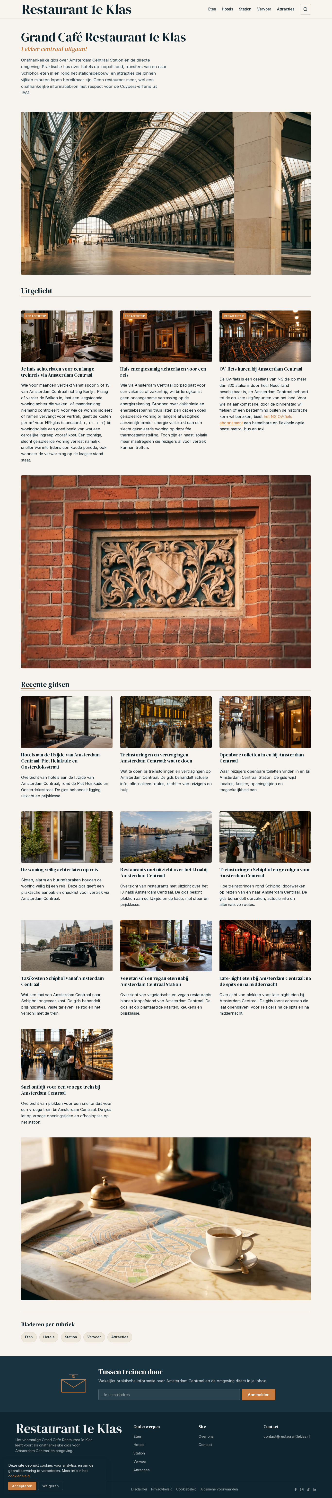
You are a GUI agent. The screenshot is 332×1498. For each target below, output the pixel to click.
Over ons (206, 1436)
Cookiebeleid (186, 1489)
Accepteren (22, 1486)
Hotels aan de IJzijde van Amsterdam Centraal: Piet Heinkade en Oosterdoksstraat (60, 760)
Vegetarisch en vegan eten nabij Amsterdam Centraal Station (154, 981)
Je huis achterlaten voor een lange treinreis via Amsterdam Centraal (57, 371)
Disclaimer (139, 1489)
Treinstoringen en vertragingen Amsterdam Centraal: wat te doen (156, 757)
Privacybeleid (161, 1489)
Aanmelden (259, 1394)
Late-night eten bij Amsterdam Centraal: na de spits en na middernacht (265, 981)
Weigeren (50, 1486)
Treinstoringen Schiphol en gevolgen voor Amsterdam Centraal (264, 872)
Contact (205, 1444)
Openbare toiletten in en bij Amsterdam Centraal (261, 757)
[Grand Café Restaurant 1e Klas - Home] (76, 9)
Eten (212, 9)
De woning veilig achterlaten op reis (59, 869)
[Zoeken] (305, 9)
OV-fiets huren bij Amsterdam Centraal (260, 368)
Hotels (227, 9)
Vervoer (264, 9)
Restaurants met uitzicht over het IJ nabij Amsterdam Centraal (164, 872)
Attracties (285, 9)
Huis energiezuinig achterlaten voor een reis (163, 371)
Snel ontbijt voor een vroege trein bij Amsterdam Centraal (60, 1089)
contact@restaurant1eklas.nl (286, 1436)
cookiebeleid (19, 1476)
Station (245, 9)
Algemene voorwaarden (219, 1489)
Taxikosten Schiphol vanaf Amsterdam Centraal (62, 981)
